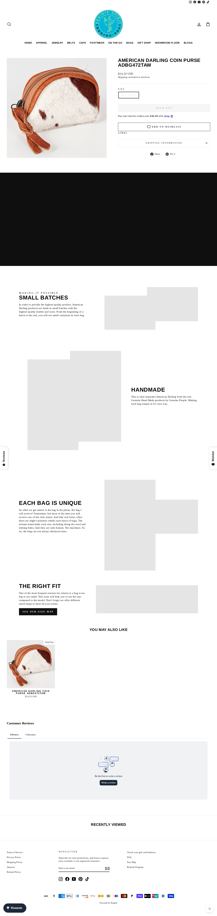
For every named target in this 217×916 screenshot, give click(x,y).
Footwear (97, 42)
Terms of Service (15, 852)
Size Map (131, 862)
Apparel (41, 42)
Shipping (122, 77)
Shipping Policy (15, 862)
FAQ (129, 857)
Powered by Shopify (108, 903)
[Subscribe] (107, 868)
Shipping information (164, 143)
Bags (129, 42)
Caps (82, 42)
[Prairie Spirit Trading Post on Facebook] (67, 879)
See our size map (38, 611)
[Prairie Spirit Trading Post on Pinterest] (80, 879)
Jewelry (57, 42)
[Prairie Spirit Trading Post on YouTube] (74, 879)
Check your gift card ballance (141, 852)
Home (28, 42)
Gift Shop (144, 42)
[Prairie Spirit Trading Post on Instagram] (61, 879)
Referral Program (135, 867)
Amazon (11, 867)
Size (121, 89)
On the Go (115, 42)
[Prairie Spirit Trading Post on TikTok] (87, 879)
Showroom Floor (167, 42)
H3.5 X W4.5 (128, 95)
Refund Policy (14, 872)
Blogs (188, 42)
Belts (71, 42)
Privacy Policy (14, 857)
